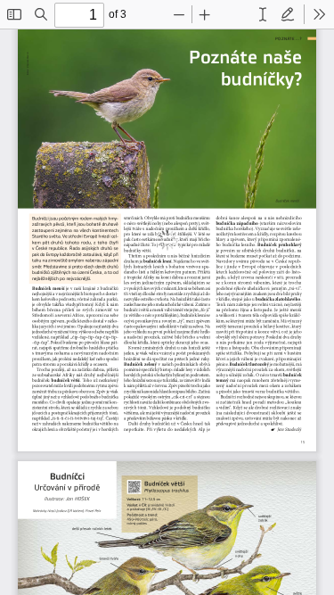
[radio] (262, 14)
